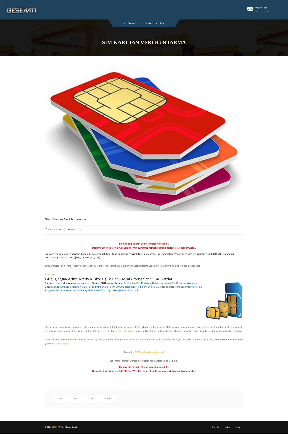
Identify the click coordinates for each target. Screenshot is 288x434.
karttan (76, 398)
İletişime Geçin (261, 8)
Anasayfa (132, 23)
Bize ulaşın (50, 274)
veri (91, 398)
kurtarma (107, 398)
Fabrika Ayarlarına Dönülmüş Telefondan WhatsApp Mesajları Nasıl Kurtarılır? (98, 290)
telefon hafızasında (124, 331)
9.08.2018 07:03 (54, 229)
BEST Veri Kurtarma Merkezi (149, 352)
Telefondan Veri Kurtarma (138, 283)
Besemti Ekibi (76, 229)
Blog (162, 23)
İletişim (148, 23)
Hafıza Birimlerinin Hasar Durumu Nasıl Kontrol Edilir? (117, 287)
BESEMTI (56, 427)
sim (60, 398)
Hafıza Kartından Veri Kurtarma (169, 283)
